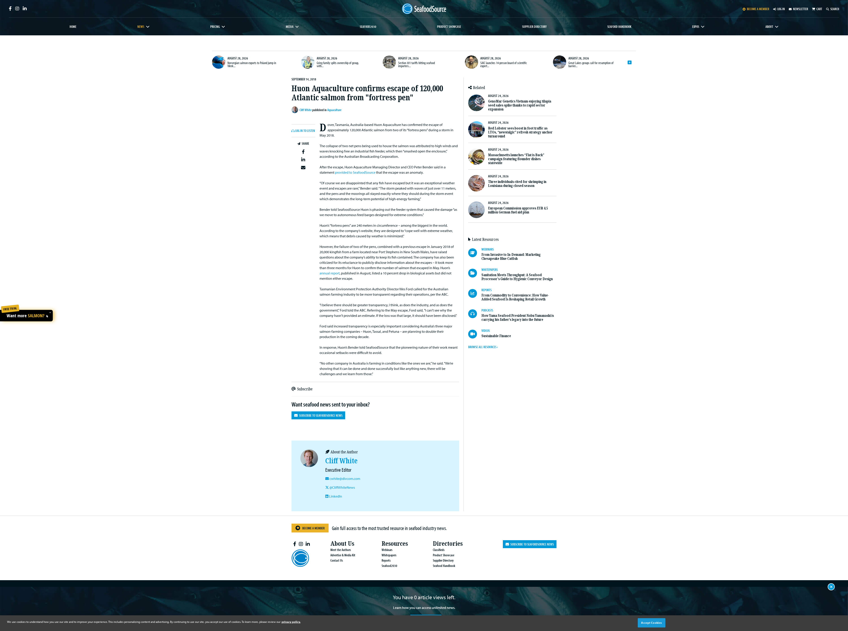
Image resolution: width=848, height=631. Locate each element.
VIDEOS (485, 330)
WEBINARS (487, 249)
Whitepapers (389, 555)
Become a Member (313, 528)
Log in (781, 9)
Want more (25, 316)
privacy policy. (291, 621)
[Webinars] (474, 252)
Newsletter (800, 9)
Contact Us (336, 560)
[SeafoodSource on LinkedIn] (25, 8)
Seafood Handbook (619, 26)
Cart (819, 9)
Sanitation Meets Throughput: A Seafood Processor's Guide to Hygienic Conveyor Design (517, 276)
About (769, 26)
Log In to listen (305, 131)
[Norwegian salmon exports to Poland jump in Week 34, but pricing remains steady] (218, 62)
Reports (386, 560)
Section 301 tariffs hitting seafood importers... (416, 64)
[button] (303, 152)
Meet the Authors (340, 549)
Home (73, 26)
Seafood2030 (368, 26)
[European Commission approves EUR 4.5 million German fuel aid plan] (476, 209)
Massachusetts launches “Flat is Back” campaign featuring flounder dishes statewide (516, 158)
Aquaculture (334, 110)
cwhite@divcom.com (344, 478)
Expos (695, 26)
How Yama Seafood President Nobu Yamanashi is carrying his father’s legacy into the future (517, 317)
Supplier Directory (534, 26)
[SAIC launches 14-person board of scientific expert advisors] (471, 62)
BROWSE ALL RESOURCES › (483, 347)
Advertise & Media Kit (342, 555)
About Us (342, 543)
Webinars (387, 549)
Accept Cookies (651, 622)
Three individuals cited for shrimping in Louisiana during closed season (517, 183)
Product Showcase (449, 26)
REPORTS (486, 290)
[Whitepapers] (474, 273)
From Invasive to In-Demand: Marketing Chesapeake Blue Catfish (511, 256)
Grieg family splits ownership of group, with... (338, 64)
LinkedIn (335, 496)
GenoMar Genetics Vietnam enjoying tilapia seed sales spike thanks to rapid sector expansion (519, 105)
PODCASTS (487, 310)
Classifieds (439, 549)
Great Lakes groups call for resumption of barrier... (590, 64)
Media (289, 26)
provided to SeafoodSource (355, 172)
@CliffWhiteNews (342, 487)
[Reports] (474, 293)
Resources (395, 543)
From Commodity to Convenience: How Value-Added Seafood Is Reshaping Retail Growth (515, 297)
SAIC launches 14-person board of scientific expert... (503, 64)
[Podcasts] (474, 313)
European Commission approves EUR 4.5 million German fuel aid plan (518, 210)
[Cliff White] (295, 109)
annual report (330, 273)
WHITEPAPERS (489, 269)
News (140, 26)
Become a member (758, 9)
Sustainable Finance (496, 335)
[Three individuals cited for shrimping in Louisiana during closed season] (476, 183)
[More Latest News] (630, 62)
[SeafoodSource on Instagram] (17, 8)
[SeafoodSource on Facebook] (10, 8)
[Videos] (474, 334)
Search (834, 9)
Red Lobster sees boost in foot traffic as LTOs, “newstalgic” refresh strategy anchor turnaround (520, 132)
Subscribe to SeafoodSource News (320, 415)
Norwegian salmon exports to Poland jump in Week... (251, 64)
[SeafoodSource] (424, 8)
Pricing (215, 26)
